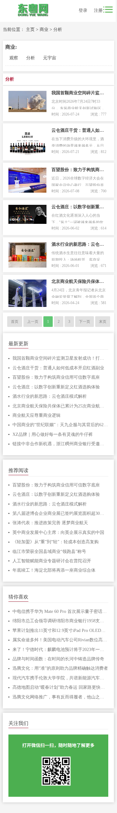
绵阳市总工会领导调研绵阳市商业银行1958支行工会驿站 (60, 620)
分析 (57, 29)
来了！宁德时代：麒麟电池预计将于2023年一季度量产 (60, 649)
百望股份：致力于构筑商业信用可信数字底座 (56, 377)
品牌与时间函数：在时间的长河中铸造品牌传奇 (58, 659)
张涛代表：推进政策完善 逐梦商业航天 (50, 522)
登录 (83, 10)
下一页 (84, 321)
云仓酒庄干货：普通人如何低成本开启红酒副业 (58, 368)
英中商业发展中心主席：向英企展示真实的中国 (58, 532)
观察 (13, 58)
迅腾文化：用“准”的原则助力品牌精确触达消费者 (60, 668)
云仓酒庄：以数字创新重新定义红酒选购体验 (56, 387)
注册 (98, 10)
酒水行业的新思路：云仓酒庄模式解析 (49, 396)
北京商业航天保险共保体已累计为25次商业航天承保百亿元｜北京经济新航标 (60, 406)
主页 (30, 29)
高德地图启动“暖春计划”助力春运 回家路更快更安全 (60, 687)
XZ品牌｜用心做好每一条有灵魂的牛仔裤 (52, 434)
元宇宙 (49, 58)
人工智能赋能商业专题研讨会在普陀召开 (51, 561)
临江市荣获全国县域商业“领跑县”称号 (49, 551)
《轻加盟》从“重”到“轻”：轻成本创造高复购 (55, 542)
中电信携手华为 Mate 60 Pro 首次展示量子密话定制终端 (60, 611)
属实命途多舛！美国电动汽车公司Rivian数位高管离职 (60, 640)
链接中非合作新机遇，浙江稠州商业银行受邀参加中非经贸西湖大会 (60, 443)
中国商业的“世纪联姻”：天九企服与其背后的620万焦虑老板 (60, 424)
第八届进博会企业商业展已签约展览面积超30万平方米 (60, 513)
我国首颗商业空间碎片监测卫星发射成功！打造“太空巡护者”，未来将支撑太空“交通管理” (60, 358)
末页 (102, 321)
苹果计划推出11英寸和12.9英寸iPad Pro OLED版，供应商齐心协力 (60, 630)
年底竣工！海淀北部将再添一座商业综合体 (53, 570)
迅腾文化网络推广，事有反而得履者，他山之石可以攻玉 (60, 697)
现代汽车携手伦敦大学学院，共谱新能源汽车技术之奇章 (60, 678)
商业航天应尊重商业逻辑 (36, 415)
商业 (44, 29)
